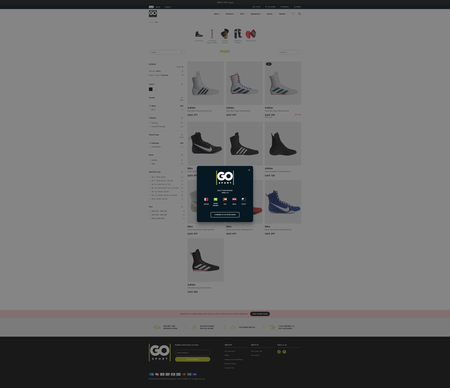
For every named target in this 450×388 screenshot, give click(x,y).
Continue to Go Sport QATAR (225, 215)
